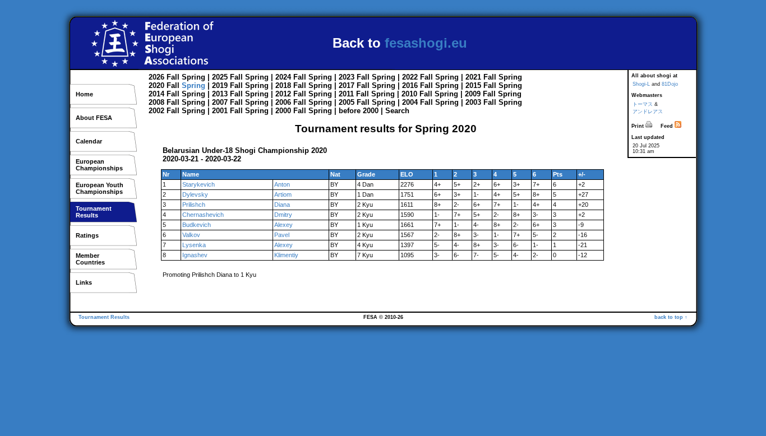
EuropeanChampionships (99, 164)
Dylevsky (195, 194)
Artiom (283, 194)
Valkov (191, 234)
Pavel (281, 234)
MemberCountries (90, 259)
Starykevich (198, 184)
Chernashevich (203, 214)
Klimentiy (286, 255)
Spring (193, 77)
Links (84, 282)
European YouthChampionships (99, 188)
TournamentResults (94, 212)
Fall (173, 77)
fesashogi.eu (426, 42)
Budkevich (196, 224)
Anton (282, 184)
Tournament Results (104, 317)
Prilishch (193, 204)
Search (397, 110)
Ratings (87, 235)
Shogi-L (641, 84)
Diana (282, 204)
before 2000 (359, 110)
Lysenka (194, 245)
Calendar (89, 141)
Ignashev (194, 255)
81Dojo (670, 84)
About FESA (94, 117)
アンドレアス (648, 111)
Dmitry (283, 214)
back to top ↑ (670, 317)
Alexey (283, 224)
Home (84, 94)
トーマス (643, 104)
